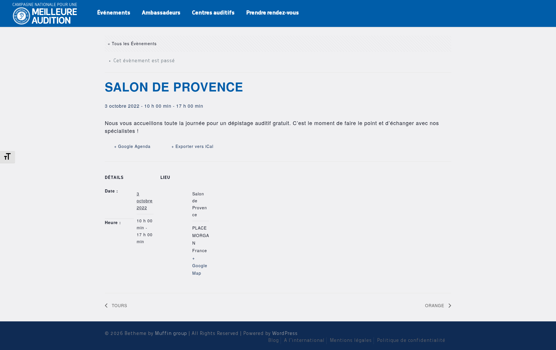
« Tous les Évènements (132, 43)
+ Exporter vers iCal (192, 146)
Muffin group (171, 333)
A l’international (304, 340)
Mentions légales (351, 340)
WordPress (285, 333)
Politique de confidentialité (411, 340)
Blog (273, 340)
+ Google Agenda (132, 146)
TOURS (118, 305)
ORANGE (435, 305)
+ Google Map (199, 265)
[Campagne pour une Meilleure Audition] (46, 13)
